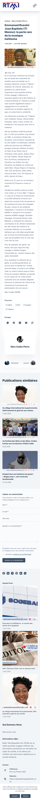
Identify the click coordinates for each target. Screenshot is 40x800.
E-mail (5, 512)
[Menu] (35, 5)
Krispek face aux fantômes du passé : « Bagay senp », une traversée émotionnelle (18, 476)
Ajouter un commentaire (12, 526)
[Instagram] (12, 573)
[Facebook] (14, 323)
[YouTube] (21, 573)
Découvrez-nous (9, 732)
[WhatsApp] (8, 323)
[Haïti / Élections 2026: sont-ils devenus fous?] (20, 648)
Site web (5, 518)
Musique (24, 43)
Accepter (15, 796)
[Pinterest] (16, 573)
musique (27, 305)
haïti (18, 305)
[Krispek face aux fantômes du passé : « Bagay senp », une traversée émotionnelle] (20, 461)
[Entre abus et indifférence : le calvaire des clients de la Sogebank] (20, 603)
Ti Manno (10, 309)
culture (9, 305)
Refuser (25, 796)
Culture (17, 43)
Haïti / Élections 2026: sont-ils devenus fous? (18, 668)
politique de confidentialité (22, 554)
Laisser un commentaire (14, 560)
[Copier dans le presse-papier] (32, 323)
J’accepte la (18, 554)
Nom (4, 505)
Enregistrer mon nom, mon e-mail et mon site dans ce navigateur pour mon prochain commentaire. (19, 549)
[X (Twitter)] (20, 323)
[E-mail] (26, 323)
